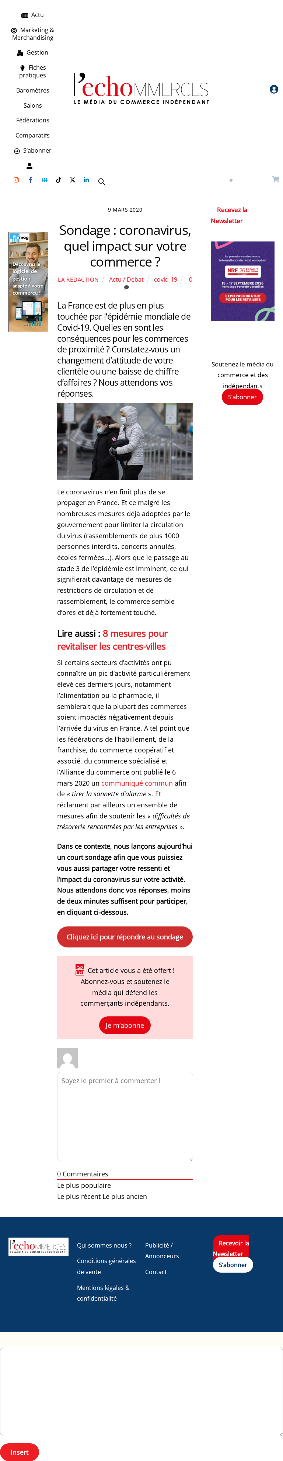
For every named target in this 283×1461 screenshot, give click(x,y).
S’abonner (37, 150)
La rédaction (78, 279)
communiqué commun (137, 783)
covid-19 (165, 279)
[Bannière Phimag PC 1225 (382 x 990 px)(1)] (28, 330)
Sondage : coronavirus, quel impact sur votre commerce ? (125, 246)
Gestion (36, 52)
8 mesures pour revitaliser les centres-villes (112, 639)
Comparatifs (32, 135)
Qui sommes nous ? (104, 1245)
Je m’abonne (125, 1025)
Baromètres (32, 90)
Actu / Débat (126, 279)
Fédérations (32, 120)
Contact (156, 1272)
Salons (33, 105)
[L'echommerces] (38, 1252)
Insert (19, 1452)
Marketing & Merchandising (33, 34)
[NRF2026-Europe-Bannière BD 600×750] (243, 318)
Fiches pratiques (32, 71)
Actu (37, 15)
